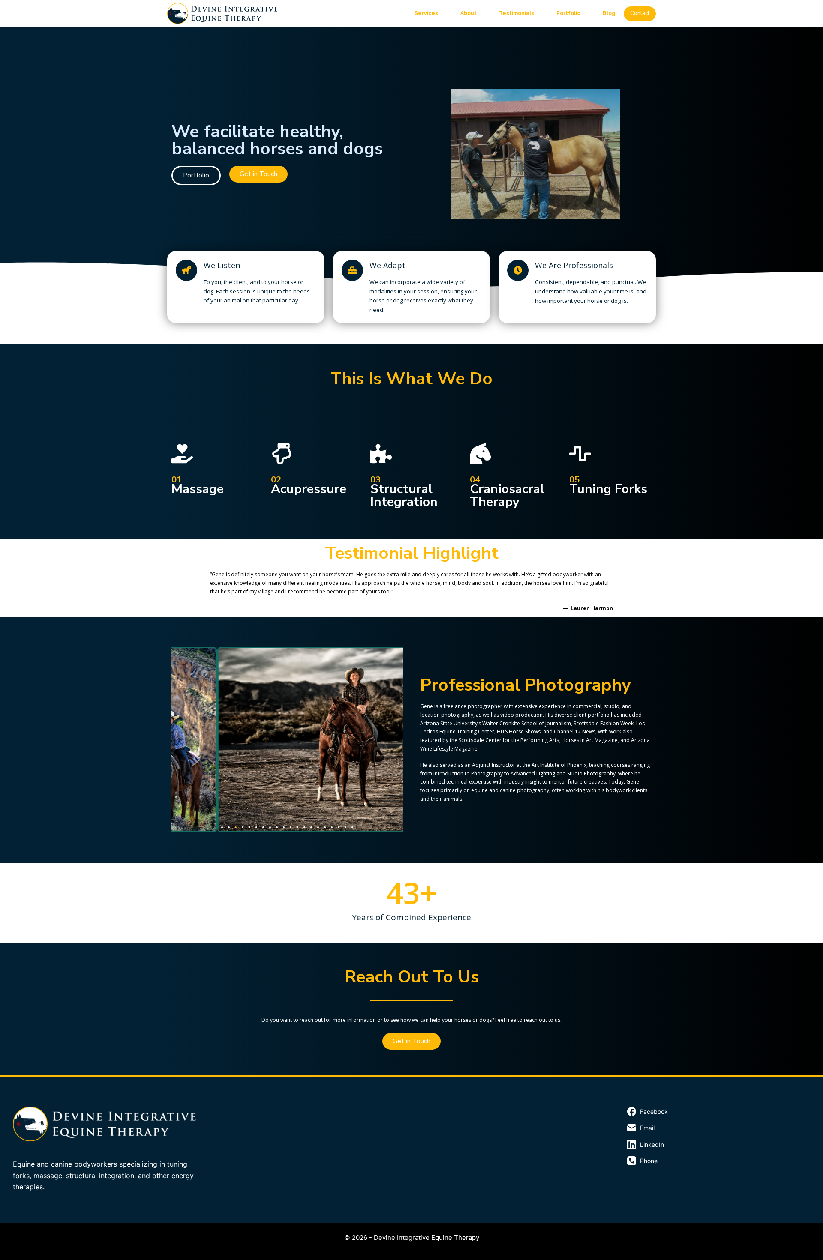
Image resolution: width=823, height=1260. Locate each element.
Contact (639, 13)
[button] (222, 827)
